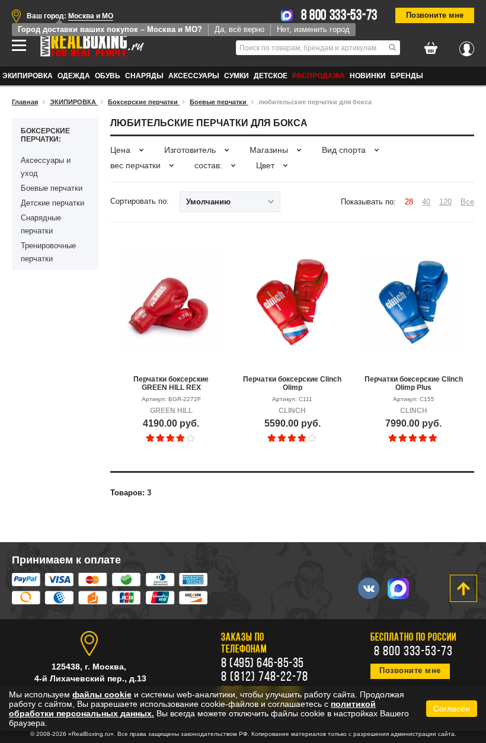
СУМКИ (236, 76)
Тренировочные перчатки (48, 252)
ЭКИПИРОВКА (27, 76)
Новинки (368, 76)
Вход (466, 45)
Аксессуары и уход (46, 167)
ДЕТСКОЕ (270, 76)
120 (445, 201)
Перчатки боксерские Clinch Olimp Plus (413, 383)
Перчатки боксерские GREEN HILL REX (171, 383)
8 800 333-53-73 (339, 16)
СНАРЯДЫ (144, 76)
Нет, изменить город (313, 29)
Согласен (451, 708)
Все (467, 201)
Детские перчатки (52, 202)
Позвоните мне (434, 15)
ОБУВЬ (107, 76)
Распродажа (318, 76)
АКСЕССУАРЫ (193, 76)
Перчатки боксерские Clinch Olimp (292, 383)
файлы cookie (102, 694)
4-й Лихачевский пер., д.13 (90, 678)
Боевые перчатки (51, 188)
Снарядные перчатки (41, 224)
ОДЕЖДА (73, 76)
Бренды (407, 76)
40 (426, 201)
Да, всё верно (239, 29)
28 (409, 201)
